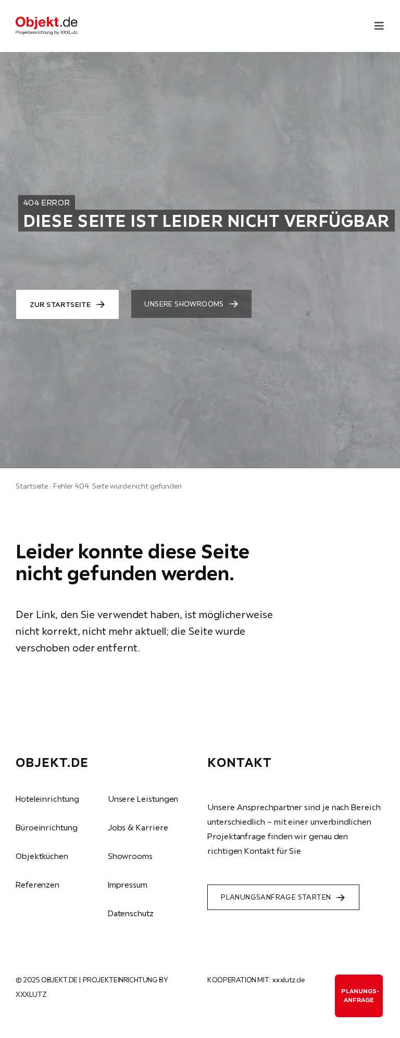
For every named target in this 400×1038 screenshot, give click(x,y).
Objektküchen (42, 856)
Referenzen (37, 884)
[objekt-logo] (47, 21)
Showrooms (130, 856)
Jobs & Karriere (138, 827)
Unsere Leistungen (143, 798)
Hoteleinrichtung (47, 798)
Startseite (32, 486)
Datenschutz (131, 913)
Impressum (127, 884)
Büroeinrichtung (47, 827)
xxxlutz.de (288, 979)
